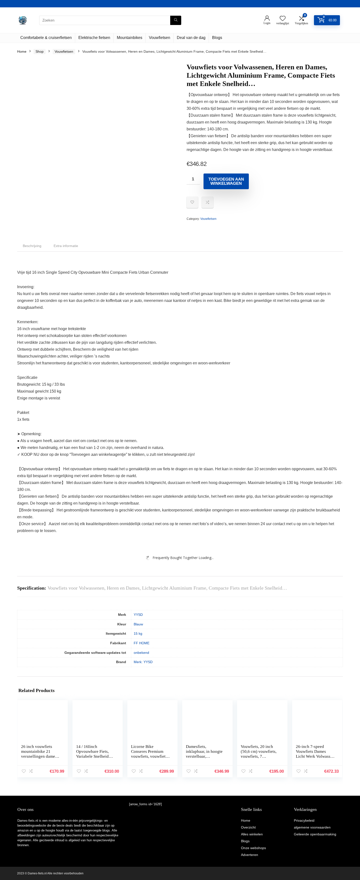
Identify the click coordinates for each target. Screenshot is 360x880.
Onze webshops (253, 848)
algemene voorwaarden (312, 827)
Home (21, 51)
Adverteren (249, 855)
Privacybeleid (304, 820)
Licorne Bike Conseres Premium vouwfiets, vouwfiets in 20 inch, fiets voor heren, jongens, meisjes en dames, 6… (150, 758)
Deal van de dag (191, 38)
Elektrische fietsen (94, 38)
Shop (40, 51)
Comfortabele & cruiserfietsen (46, 38)
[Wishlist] (283, 18)
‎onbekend (141, 653)
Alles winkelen (252, 834)
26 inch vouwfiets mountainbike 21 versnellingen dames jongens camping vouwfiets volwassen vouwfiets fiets (39, 758)
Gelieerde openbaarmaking (315, 834)
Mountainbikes (129, 38)
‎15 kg (138, 633)
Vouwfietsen (159, 38)
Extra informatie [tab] (66, 246)
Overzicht (248, 827)
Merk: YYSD (143, 662)
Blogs (217, 38)
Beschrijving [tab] (32, 246)
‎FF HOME (141, 643)
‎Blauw (138, 624)
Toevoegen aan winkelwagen (226, 181)
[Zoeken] (175, 20)
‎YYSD (138, 615)
